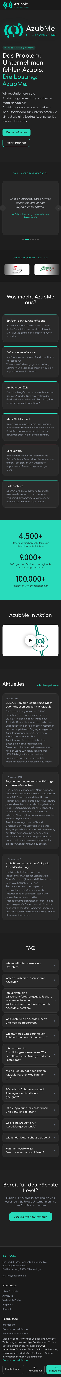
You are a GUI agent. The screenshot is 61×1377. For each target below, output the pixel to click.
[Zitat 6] (38, 239)
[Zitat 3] (29, 239)
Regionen (8, 1305)
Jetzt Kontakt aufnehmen (30, 1216)
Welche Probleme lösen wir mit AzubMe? (30, 980)
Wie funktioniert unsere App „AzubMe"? (30, 965)
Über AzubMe (10, 1291)
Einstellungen (13, 1369)
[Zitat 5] (35, 239)
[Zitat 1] (23, 239)
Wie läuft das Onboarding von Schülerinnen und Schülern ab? (30, 1035)
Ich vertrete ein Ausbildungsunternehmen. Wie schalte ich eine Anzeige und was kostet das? (30, 1054)
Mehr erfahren (16, 142)
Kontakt (7, 1309)
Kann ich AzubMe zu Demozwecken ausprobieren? (30, 1150)
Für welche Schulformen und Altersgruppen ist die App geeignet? (30, 1093)
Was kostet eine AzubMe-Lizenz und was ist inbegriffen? (30, 1021)
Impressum (9, 1325)
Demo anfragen (16, 132)
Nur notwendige (35, 1369)
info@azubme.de (16, 1276)
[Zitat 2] (25, 239)
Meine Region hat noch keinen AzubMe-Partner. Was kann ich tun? (30, 1075)
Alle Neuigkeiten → (47, 685)
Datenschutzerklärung (15, 1329)
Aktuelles (8, 1296)
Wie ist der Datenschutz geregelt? (30, 1137)
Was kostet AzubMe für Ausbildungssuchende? (30, 1124)
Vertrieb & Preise (12, 1300)
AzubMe (9, 1256)
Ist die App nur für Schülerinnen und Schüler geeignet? (30, 1110)
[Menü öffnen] (55, 5)
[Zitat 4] (33, 239)
